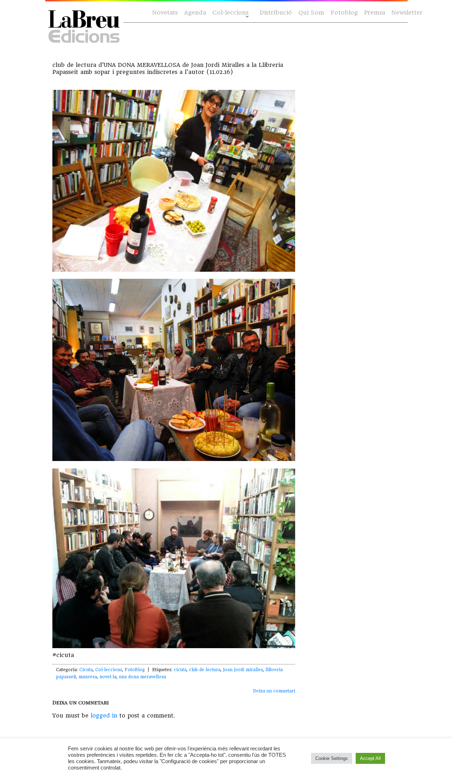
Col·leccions (229, 13)
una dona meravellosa (142, 676)
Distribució (276, 12)
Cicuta (86, 669)
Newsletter (407, 12)
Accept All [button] (370, 758)
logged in (104, 715)
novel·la (107, 676)
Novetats (165, 12)
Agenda (195, 12)
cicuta (180, 669)
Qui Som (311, 12)
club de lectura (204, 669)
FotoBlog (135, 669)
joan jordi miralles (243, 669)
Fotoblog (344, 12)
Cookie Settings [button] (331, 758)
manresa (88, 676)
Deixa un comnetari (274, 690)
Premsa (374, 12)
